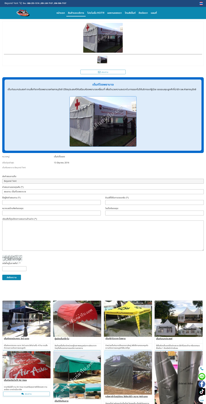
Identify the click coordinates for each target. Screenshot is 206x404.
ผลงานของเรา (114, 13)
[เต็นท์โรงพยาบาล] (201, 3)
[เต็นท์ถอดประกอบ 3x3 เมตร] (26, 319)
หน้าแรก (61, 13)
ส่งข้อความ (12, 277)
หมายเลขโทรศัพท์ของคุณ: (13, 208)
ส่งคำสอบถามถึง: (9, 176)
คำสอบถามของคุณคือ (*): (13, 187)
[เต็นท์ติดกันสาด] (77, 375)
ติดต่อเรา (143, 13)
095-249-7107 (47, 3)
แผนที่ (154, 13)
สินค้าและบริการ (76, 13)
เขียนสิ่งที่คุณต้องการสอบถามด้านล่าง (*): (19, 219)
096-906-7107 (60, 3)
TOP (202, 400)
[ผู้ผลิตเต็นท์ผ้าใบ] (77, 319)
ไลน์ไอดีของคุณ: (112, 208)
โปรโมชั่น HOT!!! (95, 13)
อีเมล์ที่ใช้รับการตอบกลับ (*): (117, 197)
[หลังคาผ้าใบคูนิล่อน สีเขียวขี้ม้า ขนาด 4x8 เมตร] (128, 373)
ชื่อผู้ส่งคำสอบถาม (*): (11, 197)
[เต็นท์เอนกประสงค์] (179, 319)
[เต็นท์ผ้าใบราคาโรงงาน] (128, 319)
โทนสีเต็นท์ (130, 13)
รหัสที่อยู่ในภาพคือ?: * (11, 263)
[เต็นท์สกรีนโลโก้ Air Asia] (26, 364)
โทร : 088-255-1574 (31, 3)
